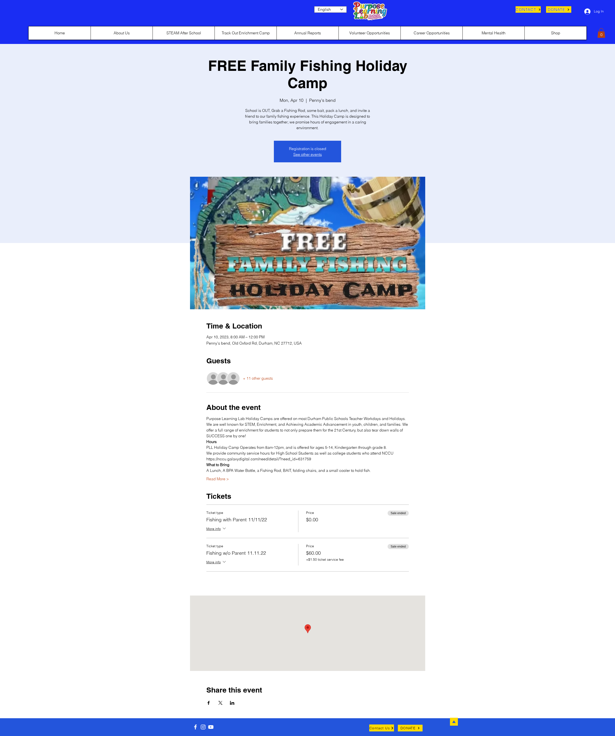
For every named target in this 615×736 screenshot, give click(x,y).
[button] (601, 33)
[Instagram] (203, 727)
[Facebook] (195, 727)
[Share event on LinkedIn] (232, 703)
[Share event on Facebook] (208, 703)
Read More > (217, 478)
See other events (307, 154)
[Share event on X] (220, 703)
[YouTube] (211, 727)
